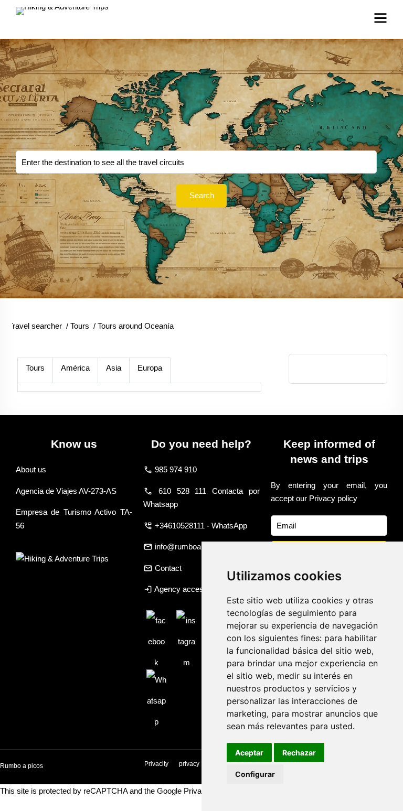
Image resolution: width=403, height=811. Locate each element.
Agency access (181, 589)
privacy (189, 763)
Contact (168, 568)
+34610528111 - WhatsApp (201, 525)
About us (31, 469)
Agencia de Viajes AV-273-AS (66, 490)
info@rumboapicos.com (196, 546)
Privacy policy (333, 498)
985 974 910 (176, 469)
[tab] (35, 370)
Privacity (156, 763)
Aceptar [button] (249, 752)
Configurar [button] (255, 774)
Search (201, 195)
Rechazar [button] (299, 752)
